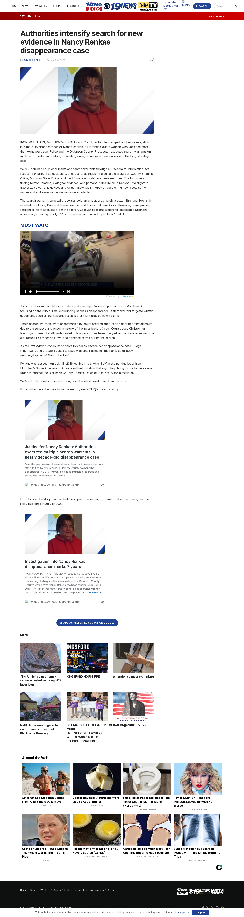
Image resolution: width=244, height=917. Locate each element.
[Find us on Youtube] (222, 908)
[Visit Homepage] (122, 6)
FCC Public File (50, 907)
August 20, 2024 (56, 59)
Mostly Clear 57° (170, 6)
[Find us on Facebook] (203, 908)
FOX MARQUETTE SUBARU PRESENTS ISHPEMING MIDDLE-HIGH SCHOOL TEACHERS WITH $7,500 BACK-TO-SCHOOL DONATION (101, 733)
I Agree (201, 912)
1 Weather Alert (30, 16)
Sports (58, 6)
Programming (96, 890)
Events (81, 890)
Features (73, 6)
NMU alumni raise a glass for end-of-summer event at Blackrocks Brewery (39, 729)
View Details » (216, 16)
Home (14, 6)
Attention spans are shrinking (133, 676)
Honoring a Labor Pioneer (130, 725)
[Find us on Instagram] (217, 908)
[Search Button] (236, 6)
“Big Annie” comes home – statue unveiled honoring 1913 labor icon (40, 680)
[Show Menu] (6, 6)
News (25, 6)
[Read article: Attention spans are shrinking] (133, 658)
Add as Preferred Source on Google (88, 622)
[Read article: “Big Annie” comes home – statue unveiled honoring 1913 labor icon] (40, 658)
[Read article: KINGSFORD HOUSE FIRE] (87, 658)
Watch (203, 6)
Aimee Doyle (32, 59)
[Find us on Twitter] (212, 908)
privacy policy (181, 912)
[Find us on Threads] (207, 908)
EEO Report (66, 907)
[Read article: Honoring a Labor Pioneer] (133, 706)
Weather (41, 6)
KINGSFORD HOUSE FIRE (83, 676)
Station (111, 890)
